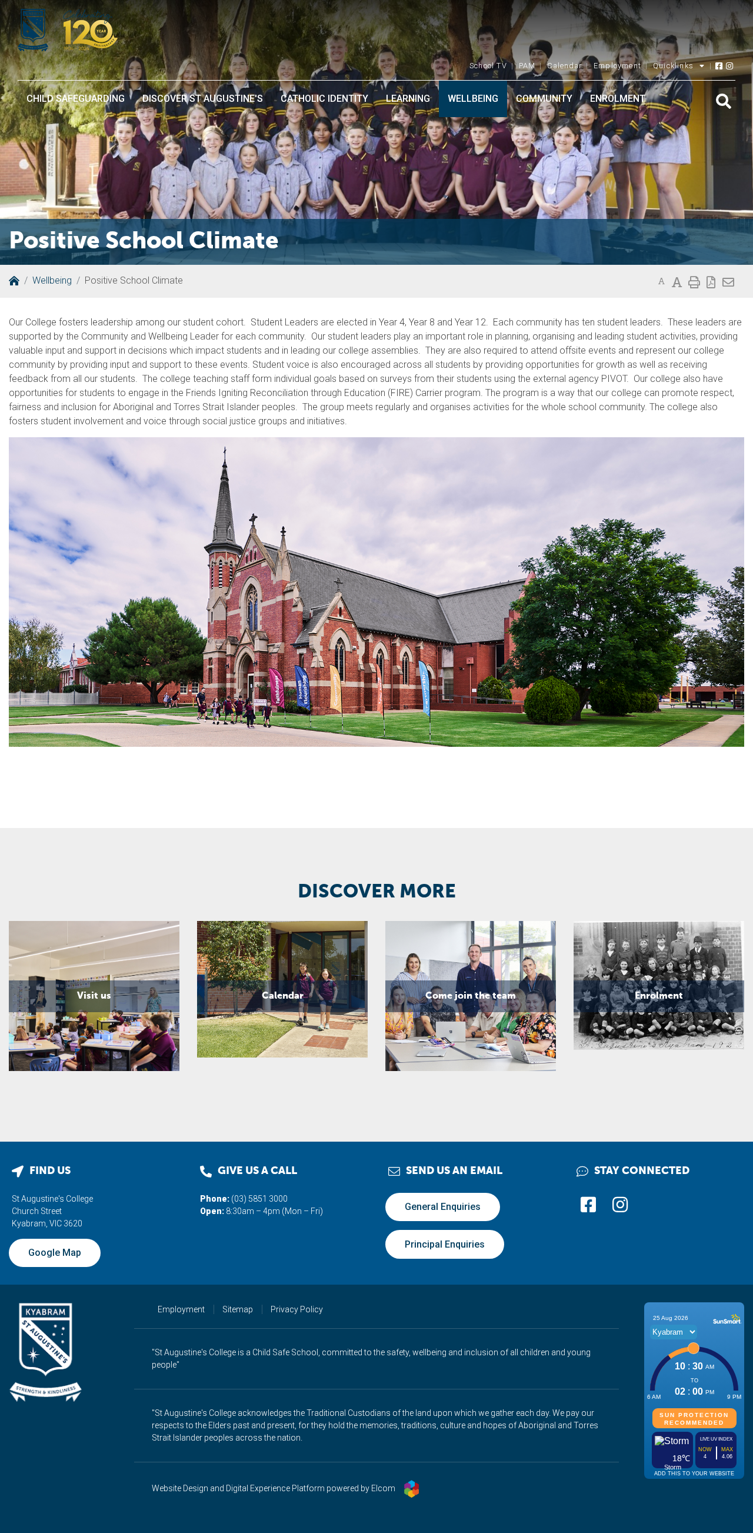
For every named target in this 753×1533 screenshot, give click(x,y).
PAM (527, 65)
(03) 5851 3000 (259, 1198)
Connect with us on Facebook (588, 1204)
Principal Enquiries (445, 1244)
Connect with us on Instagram (730, 63)
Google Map (54, 1252)
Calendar (564, 65)
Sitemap (237, 1309)
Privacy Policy (297, 1309)
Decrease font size (661, 281)
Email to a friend (728, 281)
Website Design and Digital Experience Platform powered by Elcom (273, 1488)
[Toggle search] (723, 101)
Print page (694, 281)
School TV (488, 65)
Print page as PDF (711, 281)
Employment (617, 65)
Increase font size (676, 281)
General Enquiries (443, 1206)
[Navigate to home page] (68, 30)
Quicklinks (673, 65)
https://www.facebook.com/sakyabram (719, 63)
